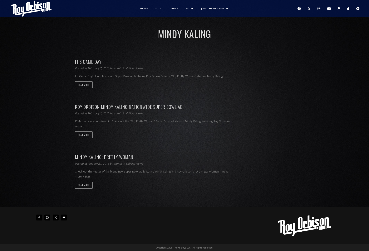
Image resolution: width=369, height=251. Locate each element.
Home (144, 8)
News (174, 8)
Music (159, 8)
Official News (134, 68)
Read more (84, 84)
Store (190, 8)
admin (118, 68)
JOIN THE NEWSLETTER (215, 8)
